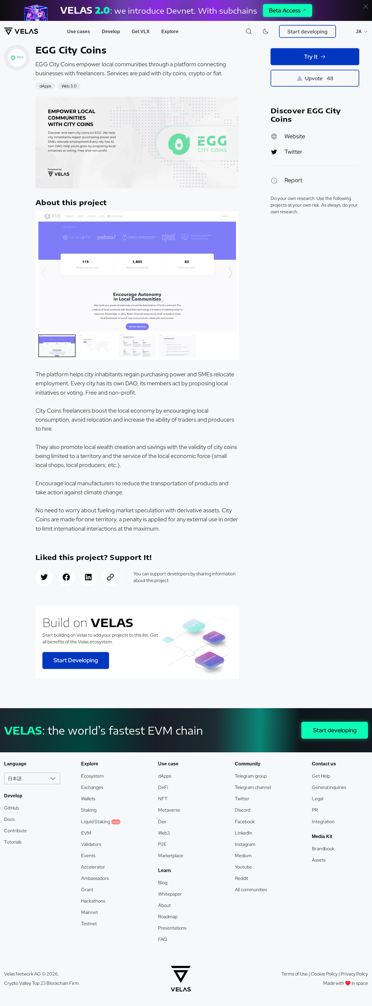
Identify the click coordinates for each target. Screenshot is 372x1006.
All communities (251, 890)
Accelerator (93, 867)
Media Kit (322, 836)
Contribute (15, 831)
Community (247, 763)
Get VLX (141, 31)
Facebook (245, 822)
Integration (323, 822)
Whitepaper (170, 894)
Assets (319, 860)
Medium (243, 856)
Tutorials (13, 842)
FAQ (162, 939)
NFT (162, 799)
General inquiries (329, 787)
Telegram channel (253, 787)
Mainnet (89, 912)
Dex (162, 822)
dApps (164, 776)
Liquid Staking (100, 822)
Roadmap (168, 917)
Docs (9, 819)
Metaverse (169, 810)
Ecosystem (92, 776)
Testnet (89, 924)
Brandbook (323, 849)
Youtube (243, 867)
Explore (169, 31)
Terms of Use (294, 974)
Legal (317, 799)
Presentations (172, 928)
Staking (88, 810)
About (164, 905)
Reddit (241, 878)
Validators (91, 844)
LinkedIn (243, 833)
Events (88, 856)
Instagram (245, 844)
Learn (164, 870)
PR (315, 810)
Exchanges (92, 787)
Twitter (293, 151)
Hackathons (93, 901)
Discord (242, 810)
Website (295, 136)
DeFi (163, 787)
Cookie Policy (324, 974)
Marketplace (170, 856)
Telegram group (251, 776)
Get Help (321, 776)
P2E (162, 844)
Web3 (164, 833)
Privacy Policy (354, 974)
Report (293, 180)
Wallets (88, 799)
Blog (162, 883)
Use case (168, 763)
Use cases (78, 31)
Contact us (324, 763)
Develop (111, 31)
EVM (86, 833)
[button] (230, 272)
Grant (87, 890)
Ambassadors (95, 878)
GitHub (11, 808)
